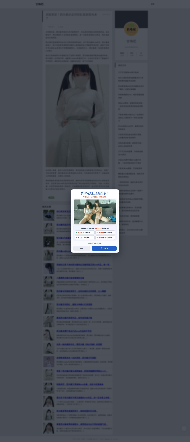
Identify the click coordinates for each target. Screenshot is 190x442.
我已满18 (104, 248)
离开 (82, 248)
